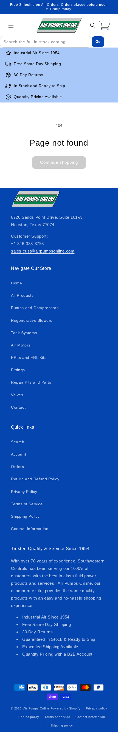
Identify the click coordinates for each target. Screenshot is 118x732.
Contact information (90, 717)
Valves (17, 395)
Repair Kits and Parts (31, 382)
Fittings (18, 370)
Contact (18, 407)
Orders (17, 466)
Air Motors (20, 345)
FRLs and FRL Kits (28, 357)
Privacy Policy (24, 491)
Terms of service (57, 717)
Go (97, 42)
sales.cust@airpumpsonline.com (42, 251)
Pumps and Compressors (35, 308)
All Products (22, 295)
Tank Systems (24, 333)
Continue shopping (59, 162)
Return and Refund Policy (35, 479)
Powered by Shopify (65, 708)
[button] (11, 25)
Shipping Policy (25, 516)
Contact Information (29, 528)
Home (16, 283)
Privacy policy (96, 708)
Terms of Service (27, 504)
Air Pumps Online (36, 708)
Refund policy (28, 717)
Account (18, 454)
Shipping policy (61, 725)
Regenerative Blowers (31, 320)
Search (17, 442)
